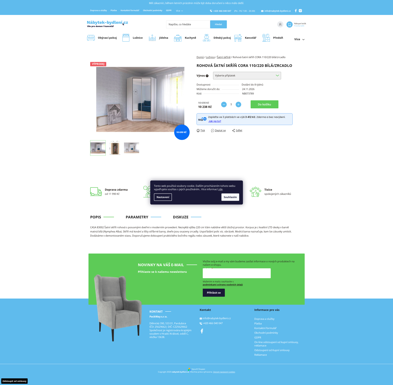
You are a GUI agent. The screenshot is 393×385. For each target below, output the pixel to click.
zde (220, 189)
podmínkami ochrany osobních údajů (223, 284)
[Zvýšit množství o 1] (238, 104)
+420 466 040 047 (222, 10)
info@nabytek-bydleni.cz (278, 10)
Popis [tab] (95, 216)
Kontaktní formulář (130, 10)
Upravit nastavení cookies (224, 372)
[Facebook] (202, 331)
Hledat (218, 24)
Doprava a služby (98, 10)
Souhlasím (230, 197)
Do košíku (264, 104)
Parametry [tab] (137, 216)
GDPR (168, 10)
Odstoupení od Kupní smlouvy (272, 350)
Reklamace (260, 354)
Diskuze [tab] (180, 216)
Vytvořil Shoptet (198, 369)
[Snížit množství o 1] (224, 104)
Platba (114, 10)
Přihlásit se (214, 292)
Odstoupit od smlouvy (14, 381)
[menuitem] (108, 38)
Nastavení (163, 197)
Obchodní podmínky (152, 10)
